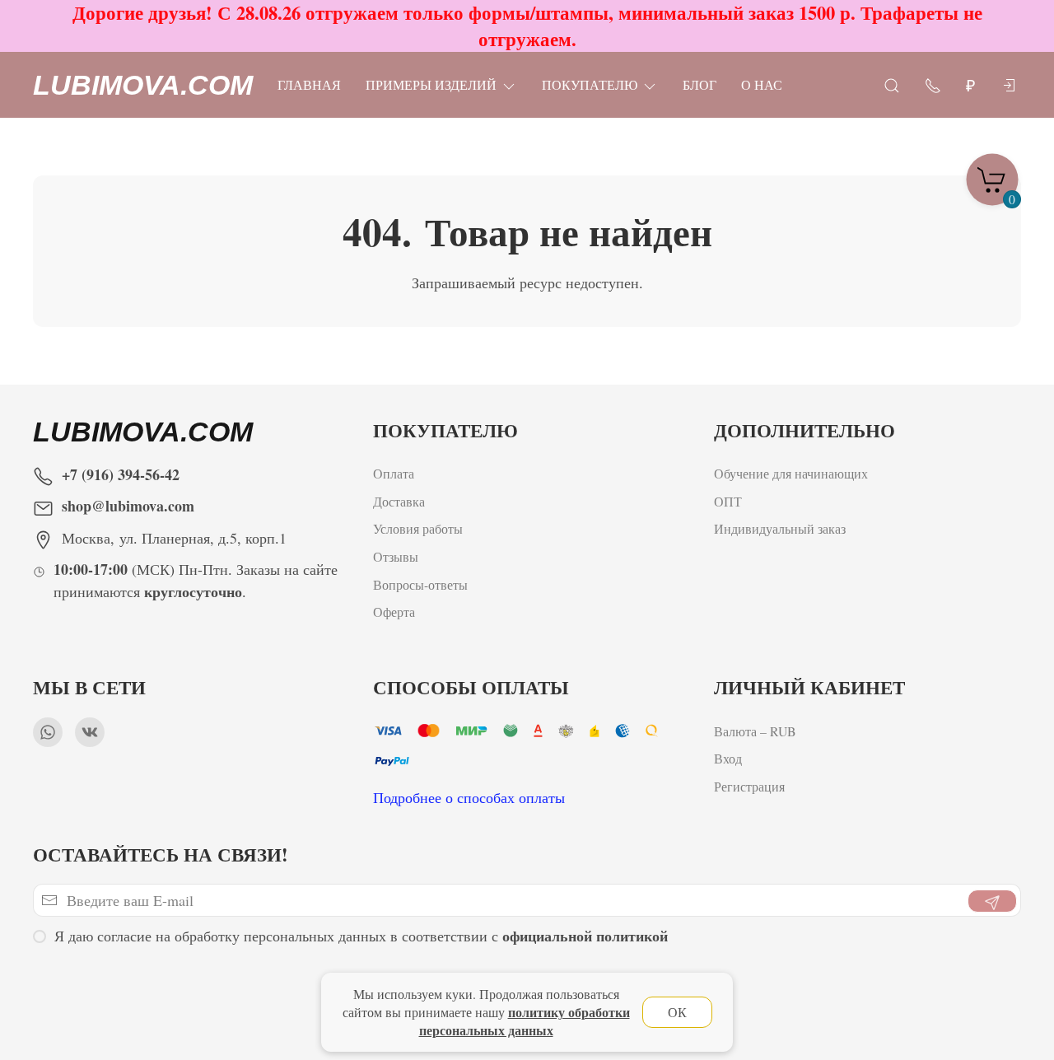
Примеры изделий (431, 84)
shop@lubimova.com (128, 505)
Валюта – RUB (755, 731)
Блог (699, 84)
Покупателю (589, 84)
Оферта (394, 611)
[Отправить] (992, 901)
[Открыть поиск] (891, 84)
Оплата (393, 473)
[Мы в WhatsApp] (48, 732)
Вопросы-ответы (420, 584)
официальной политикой (585, 935)
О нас (761, 84)
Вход (728, 758)
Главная (309, 84)
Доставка (399, 501)
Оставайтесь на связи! (160, 854)
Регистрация (749, 786)
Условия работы (418, 528)
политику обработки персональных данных (524, 1020)
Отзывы (395, 556)
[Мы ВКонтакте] (90, 732)
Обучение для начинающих (793, 473)
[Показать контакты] (933, 84)
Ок (677, 1011)
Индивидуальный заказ (780, 528)
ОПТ (730, 501)
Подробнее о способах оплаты (469, 797)
